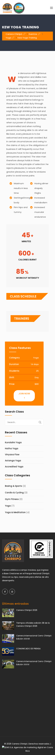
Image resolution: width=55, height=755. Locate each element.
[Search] (40, 422)
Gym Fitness (12, 499)
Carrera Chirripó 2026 (26, 610)
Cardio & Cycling (14, 492)
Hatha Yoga (11, 448)
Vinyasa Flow (12, 454)
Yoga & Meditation (15, 512)
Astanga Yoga (13, 460)
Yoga (8, 505)
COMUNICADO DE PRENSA (28, 648)
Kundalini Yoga (13, 442)
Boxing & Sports (13, 485)
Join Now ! (24, 395)
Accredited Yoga (14, 466)
